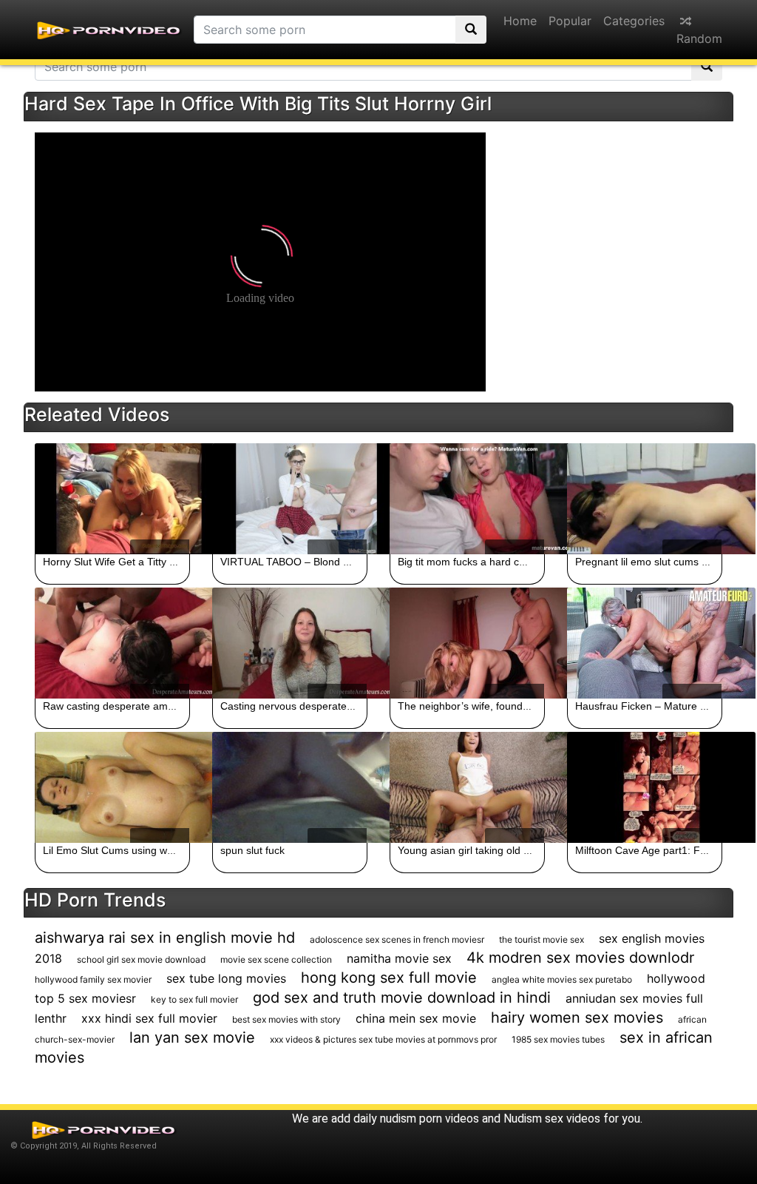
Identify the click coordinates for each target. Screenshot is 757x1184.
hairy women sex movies (577, 1017)
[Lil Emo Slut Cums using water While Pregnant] (112, 787)
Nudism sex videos (551, 1118)
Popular (570, 20)
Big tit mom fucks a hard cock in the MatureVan (508, 562)
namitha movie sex (399, 958)
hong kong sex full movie (389, 977)
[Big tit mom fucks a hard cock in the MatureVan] (467, 498)
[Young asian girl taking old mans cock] (467, 787)
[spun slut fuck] (289, 787)
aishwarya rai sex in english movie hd (165, 937)
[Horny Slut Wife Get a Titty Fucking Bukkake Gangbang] (112, 498)
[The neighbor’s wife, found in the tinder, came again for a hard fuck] (467, 643)
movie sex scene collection (276, 959)
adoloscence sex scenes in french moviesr (397, 939)
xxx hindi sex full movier (149, 1018)
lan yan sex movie (192, 1037)
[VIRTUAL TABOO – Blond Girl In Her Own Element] (289, 498)
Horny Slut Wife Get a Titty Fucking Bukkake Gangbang (172, 562)
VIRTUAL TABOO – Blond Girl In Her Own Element (338, 562)
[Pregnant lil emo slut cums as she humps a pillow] (644, 498)
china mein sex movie (416, 1018)
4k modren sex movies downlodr (580, 957)
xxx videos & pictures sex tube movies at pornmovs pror (383, 1039)
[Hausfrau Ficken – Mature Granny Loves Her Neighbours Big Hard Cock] (644, 643)
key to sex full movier (194, 999)
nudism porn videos (429, 1118)
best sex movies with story (286, 1019)
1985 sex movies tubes (558, 1039)
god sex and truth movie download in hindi (402, 997)
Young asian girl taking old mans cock (486, 850)
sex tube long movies (226, 978)
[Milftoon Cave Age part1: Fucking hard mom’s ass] (644, 787)
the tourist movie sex (541, 939)
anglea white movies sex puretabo (562, 979)
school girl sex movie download (141, 959)
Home (520, 20)
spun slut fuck (252, 850)
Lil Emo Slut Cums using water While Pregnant (151, 850)
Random (699, 38)
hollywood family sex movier (93, 979)
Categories (634, 20)
